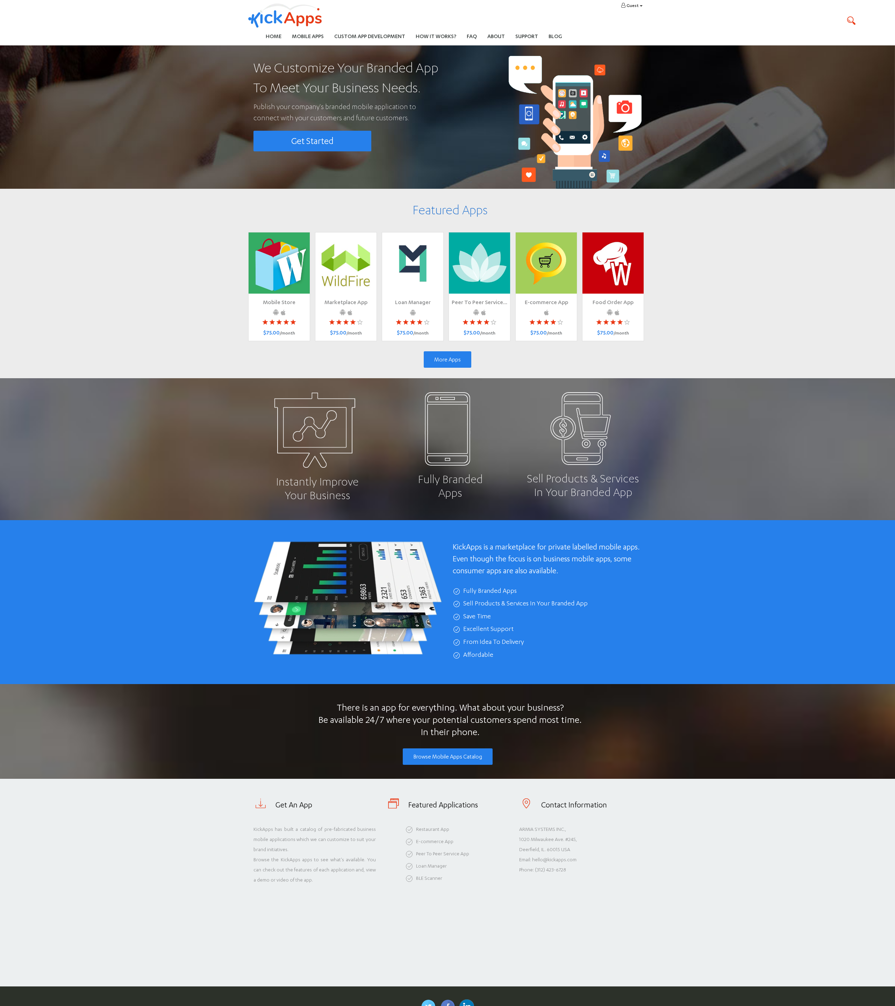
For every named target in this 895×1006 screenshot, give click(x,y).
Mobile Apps (308, 36)
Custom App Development (369, 36)
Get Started (312, 141)
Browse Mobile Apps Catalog (447, 757)
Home (273, 36)
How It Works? (438, 36)
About (496, 36)
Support (526, 36)
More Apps (447, 359)
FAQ (472, 36)
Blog (555, 36)
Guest (632, 5)
